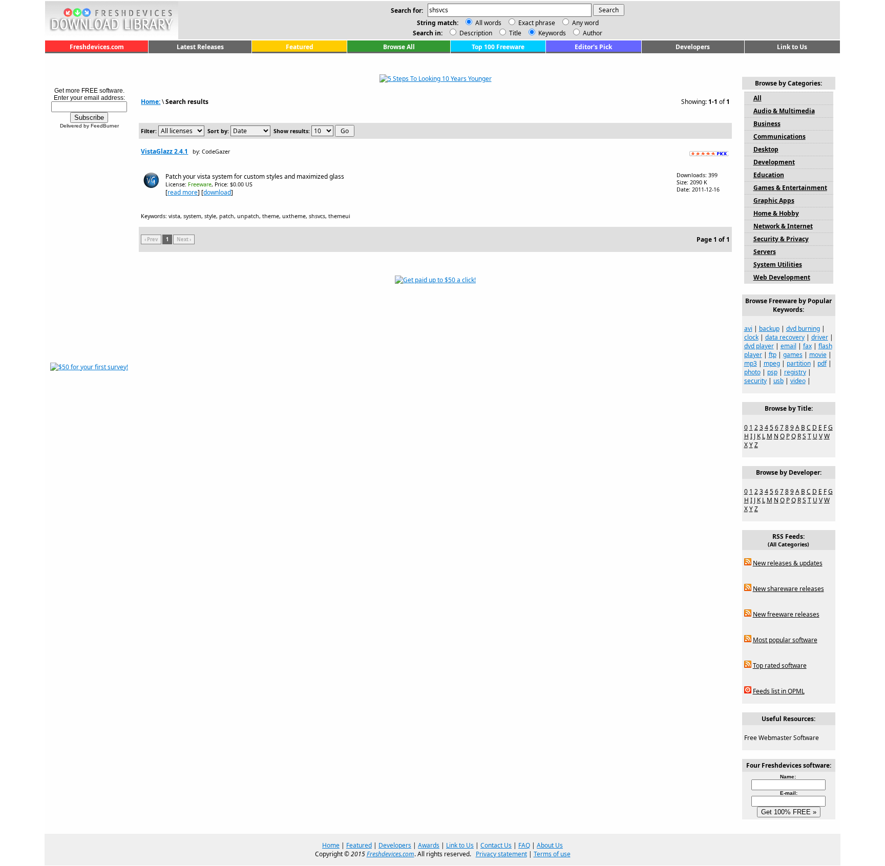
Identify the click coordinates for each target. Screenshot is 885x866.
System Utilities (777, 264)
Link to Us (792, 47)
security (755, 380)
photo (752, 372)
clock (751, 337)
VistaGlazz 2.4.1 (164, 151)
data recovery (785, 337)
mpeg (772, 363)
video (798, 380)
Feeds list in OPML (779, 691)
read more (182, 192)
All (757, 98)
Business (767, 123)
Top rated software (780, 665)
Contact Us (496, 845)
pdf (822, 363)
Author (591, 33)
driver (819, 337)
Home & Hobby (776, 213)
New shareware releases (788, 588)
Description (475, 33)
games (793, 354)
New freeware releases (786, 614)
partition (799, 363)
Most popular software (785, 640)
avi (748, 328)
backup (769, 328)
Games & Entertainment (790, 187)
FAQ (524, 845)
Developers (693, 47)
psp (772, 372)
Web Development (781, 277)
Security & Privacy (781, 239)
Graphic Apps (773, 200)
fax (807, 346)
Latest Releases (200, 47)
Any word (585, 22)
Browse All (399, 47)
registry (795, 372)
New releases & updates (788, 563)
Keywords (551, 33)
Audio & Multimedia (784, 111)
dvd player (759, 346)
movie (818, 354)
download (217, 192)
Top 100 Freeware (498, 47)
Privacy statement (501, 854)
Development (774, 162)
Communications (779, 136)
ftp (772, 354)
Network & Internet (783, 226)
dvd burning (803, 328)
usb (778, 380)
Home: (150, 101)
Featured (299, 47)
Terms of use (552, 854)
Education (768, 175)
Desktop (765, 149)
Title (514, 33)
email (788, 346)
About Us (550, 845)
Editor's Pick (593, 47)
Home (331, 845)
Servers (764, 251)
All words (488, 22)
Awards (428, 845)
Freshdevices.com (97, 47)
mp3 (750, 363)
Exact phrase (536, 22)
